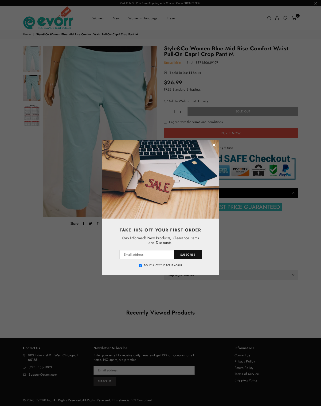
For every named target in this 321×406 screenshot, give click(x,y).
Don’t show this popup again (163, 265)
